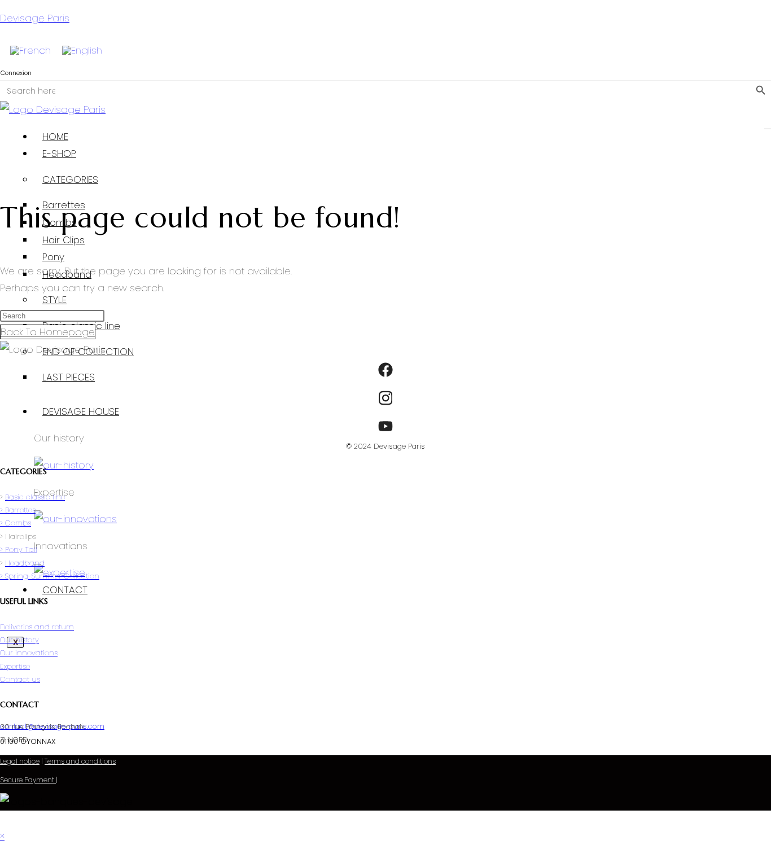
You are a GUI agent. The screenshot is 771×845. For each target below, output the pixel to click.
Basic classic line (35, 497)
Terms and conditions (80, 761)
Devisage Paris (34, 18)
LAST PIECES (68, 377)
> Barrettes (18, 510)
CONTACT (64, 590)
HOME (55, 136)
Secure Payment (28, 780)
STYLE (54, 300)
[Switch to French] (30, 50)
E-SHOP (59, 153)
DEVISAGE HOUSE (80, 411)
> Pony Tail (18, 549)
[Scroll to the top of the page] (3, 819)
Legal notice (20, 761)
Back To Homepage (48, 332)
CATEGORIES (70, 179)
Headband (25, 563)
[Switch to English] (82, 50)
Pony (53, 257)
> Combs (15, 523)
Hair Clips (63, 240)
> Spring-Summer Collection (49, 576)
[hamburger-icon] (767, 128)
